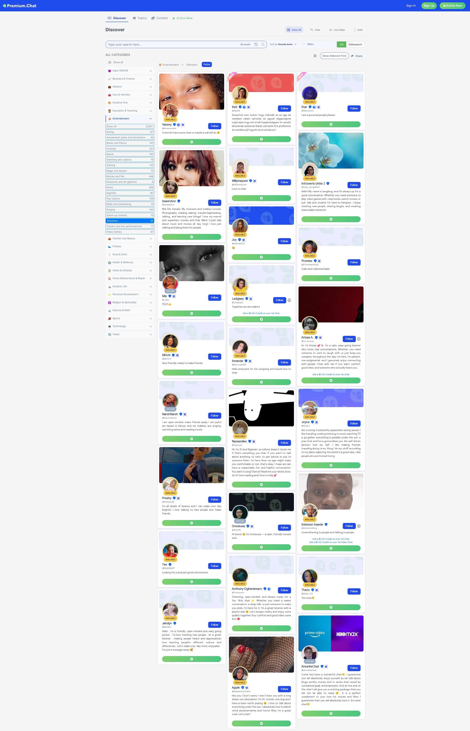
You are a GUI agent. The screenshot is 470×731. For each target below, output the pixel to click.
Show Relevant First (334, 55)
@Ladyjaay (237, 302)
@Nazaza (237, 445)
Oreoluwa (239, 526)
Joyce (305, 422)
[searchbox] (323, 44)
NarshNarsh (170, 414)
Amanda (238, 361)
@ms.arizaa (307, 341)
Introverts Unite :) (313, 183)
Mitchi (166, 355)
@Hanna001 (238, 243)
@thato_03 (307, 593)
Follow (206, 64)
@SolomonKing (309, 528)
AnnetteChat (310, 666)
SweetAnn (169, 201)
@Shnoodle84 (239, 364)
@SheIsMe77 (168, 568)
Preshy (167, 498)
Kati (235, 107)
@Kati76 (236, 110)
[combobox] (318, 44)
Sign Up (429, 5)
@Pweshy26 (168, 501)
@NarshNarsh (169, 417)
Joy (234, 240)
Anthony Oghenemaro (247, 589)
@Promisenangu (310, 264)
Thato (305, 590)
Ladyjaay (238, 299)
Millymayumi (240, 181)
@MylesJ (166, 626)
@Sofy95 (236, 529)
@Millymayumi (239, 184)
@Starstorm (307, 110)
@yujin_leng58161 (310, 187)
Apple (236, 688)
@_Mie (165, 299)
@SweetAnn (168, 204)
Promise (307, 261)
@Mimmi (166, 358)
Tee (165, 564)
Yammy (167, 125)
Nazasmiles (239, 441)
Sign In (411, 5)
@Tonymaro (238, 592)
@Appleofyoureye (241, 691)
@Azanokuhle (169, 128)
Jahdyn (167, 623)
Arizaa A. (307, 338)
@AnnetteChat (309, 670)
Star (304, 107)
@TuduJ (305, 425)
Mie (165, 296)
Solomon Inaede (312, 524)
